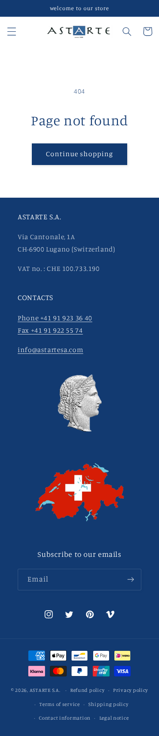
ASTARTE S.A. (45, 690)
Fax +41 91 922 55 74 (50, 330)
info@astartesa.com (50, 349)
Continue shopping (80, 154)
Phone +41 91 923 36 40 (55, 318)
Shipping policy (108, 704)
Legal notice (114, 718)
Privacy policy (130, 690)
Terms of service (59, 704)
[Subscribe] (131, 579)
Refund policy (87, 690)
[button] (11, 31)
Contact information (65, 718)
